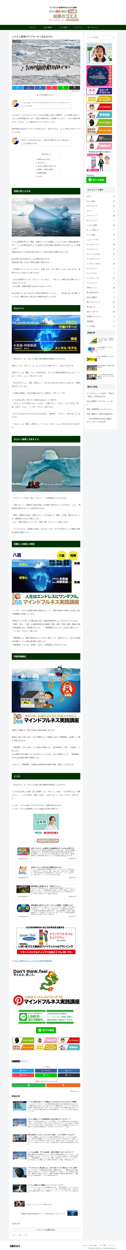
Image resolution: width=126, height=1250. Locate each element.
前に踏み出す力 (101, 292)
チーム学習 (101, 235)
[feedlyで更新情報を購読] (29, 1085)
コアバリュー (101, 216)
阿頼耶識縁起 (42, 173)
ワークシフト (101, 283)
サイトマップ (101, 220)
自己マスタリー (101, 312)
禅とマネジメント (101, 302)
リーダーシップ (101, 278)
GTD (101, 196)
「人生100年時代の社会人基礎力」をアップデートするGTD (100, 420)
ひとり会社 (101, 201)
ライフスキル (101, 273)
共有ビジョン (101, 288)
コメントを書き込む (46, 1230)
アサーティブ (101, 206)
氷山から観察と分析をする (47, 166)
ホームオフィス (101, 244)
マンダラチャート (101, 259)
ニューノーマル (101, 240)
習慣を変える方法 (44, 159)
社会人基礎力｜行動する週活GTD (100, 414)
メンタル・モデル (101, 264)
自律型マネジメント (101, 316)
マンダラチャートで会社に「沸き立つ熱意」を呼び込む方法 (100, 394)
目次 (43, 154)
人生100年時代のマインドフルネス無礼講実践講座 (32, 961)
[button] (113, 38)
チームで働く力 (101, 230)
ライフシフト (101, 268)
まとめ (40, 176)
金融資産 (101, 321)
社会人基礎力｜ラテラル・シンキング (100, 402)
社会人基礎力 (101, 297)
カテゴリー (85, 1245)
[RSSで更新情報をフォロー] (63, 1085)
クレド (101, 211)
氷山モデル (41, 163)
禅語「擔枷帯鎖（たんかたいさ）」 (100, 409)
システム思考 (17, 1061)
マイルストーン (101, 249)
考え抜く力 (101, 307)
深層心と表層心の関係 (45, 169)
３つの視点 (101, 326)
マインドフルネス (101, 254)
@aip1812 (90, 175)
